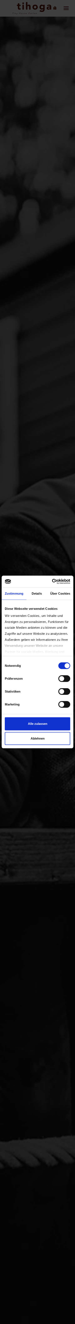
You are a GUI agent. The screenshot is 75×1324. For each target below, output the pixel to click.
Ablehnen (38, 738)
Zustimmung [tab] (14, 593)
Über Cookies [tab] (60, 593)
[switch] (64, 678)
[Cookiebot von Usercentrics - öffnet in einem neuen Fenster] (53, 581)
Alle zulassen (37, 723)
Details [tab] (37, 593)
